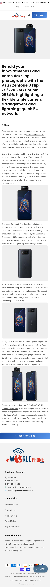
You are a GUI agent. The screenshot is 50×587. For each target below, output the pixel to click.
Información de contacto (26, 584)
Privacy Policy (10, 510)
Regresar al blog (26, 435)
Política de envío (35, 580)
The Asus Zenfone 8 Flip (12, 224)
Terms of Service (11, 505)
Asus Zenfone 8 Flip (10, 288)
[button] (5, 15)
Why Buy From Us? (12, 527)
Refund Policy (10, 521)
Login (18, 7)
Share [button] (6, 125)
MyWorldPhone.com (23, 573)
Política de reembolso (20, 576)
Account (25, 7)
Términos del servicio (19, 580)
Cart (32, 7)
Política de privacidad (37, 576)
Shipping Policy (11, 516)
